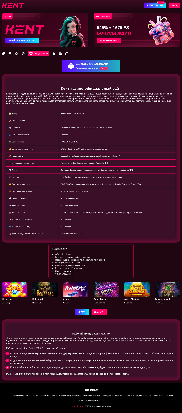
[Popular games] (38, 53)
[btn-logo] (13, 5)
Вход (174, 5)
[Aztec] (137, 293)
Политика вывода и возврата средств (66, 395)
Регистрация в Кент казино (67, 262)
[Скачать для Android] (91, 66)
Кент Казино (77, 406)
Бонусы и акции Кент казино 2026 (70, 265)
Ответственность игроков (163, 395)
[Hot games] (54, 53)
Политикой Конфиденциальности (137, 395)
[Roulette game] (23, 53)
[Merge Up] (14, 293)
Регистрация (155, 5)
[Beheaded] (45, 293)
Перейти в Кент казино (22, 40)
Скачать (99, 312)
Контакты (44, 395)
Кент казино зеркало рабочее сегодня (72, 257)
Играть (82, 312)
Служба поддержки (64, 274)
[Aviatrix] (75, 293)
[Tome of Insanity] (167, 293)
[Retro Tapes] (106, 293)
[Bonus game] (67, 53)
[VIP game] (10, 53)
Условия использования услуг (91, 400)
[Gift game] (60, 53)
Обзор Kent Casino (63, 254)
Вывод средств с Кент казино (68, 268)
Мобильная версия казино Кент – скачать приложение (80, 260)
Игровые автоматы (63, 271)
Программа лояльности (18, 395)
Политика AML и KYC (91, 395)
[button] (177, 398)
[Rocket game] (3, 53)
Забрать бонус (109, 40)
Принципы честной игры (112, 395)
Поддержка (34, 395)
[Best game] (16, 53)
